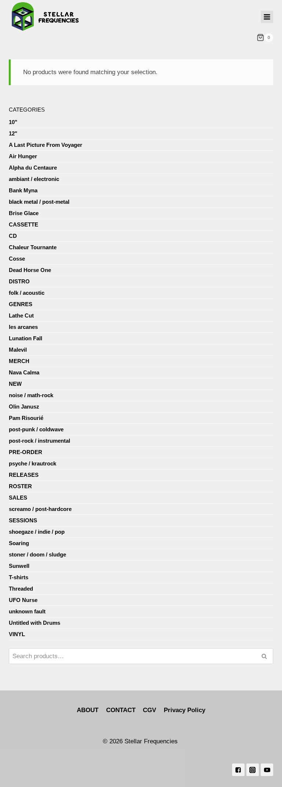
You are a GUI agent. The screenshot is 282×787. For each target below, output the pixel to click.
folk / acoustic (26, 293)
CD (13, 236)
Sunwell (19, 566)
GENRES (20, 304)
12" (13, 133)
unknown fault (27, 611)
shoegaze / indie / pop (37, 532)
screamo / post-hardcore (40, 509)
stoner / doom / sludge (37, 554)
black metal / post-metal (39, 202)
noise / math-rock (31, 395)
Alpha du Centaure (33, 167)
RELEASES (24, 475)
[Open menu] (267, 17)
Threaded (21, 588)
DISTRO (19, 281)
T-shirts (18, 577)
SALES (18, 497)
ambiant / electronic (34, 179)
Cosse (17, 258)
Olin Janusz (24, 406)
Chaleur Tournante (33, 247)
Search (266, 656)
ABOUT (87, 710)
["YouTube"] (267, 770)
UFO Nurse (23, 600)
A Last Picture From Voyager (45, 145)
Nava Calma (24, 372)
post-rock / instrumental (39, 441)
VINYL (17, 634)
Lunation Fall (25, 338)
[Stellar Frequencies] (45, 16)
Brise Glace (24, 213)
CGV (149, 710)
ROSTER (20, 486)
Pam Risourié (26, 418)
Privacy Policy (184, 710)
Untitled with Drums (34, 623)
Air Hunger (23, 156)
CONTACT (120, 710)
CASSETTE (23, 224)
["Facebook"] (238, 770)
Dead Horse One (30, 270)
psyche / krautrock (32, 463)
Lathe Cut (21, 315)
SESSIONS (23, 520)
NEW (15, 384)
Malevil (18, 350)
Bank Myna (23, 190)
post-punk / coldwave (36, 429)
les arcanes (23, 327)
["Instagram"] (252, 770)
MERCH (19, 361)
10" (13, 122)
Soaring (19, 543)
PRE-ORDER (25, 452)
